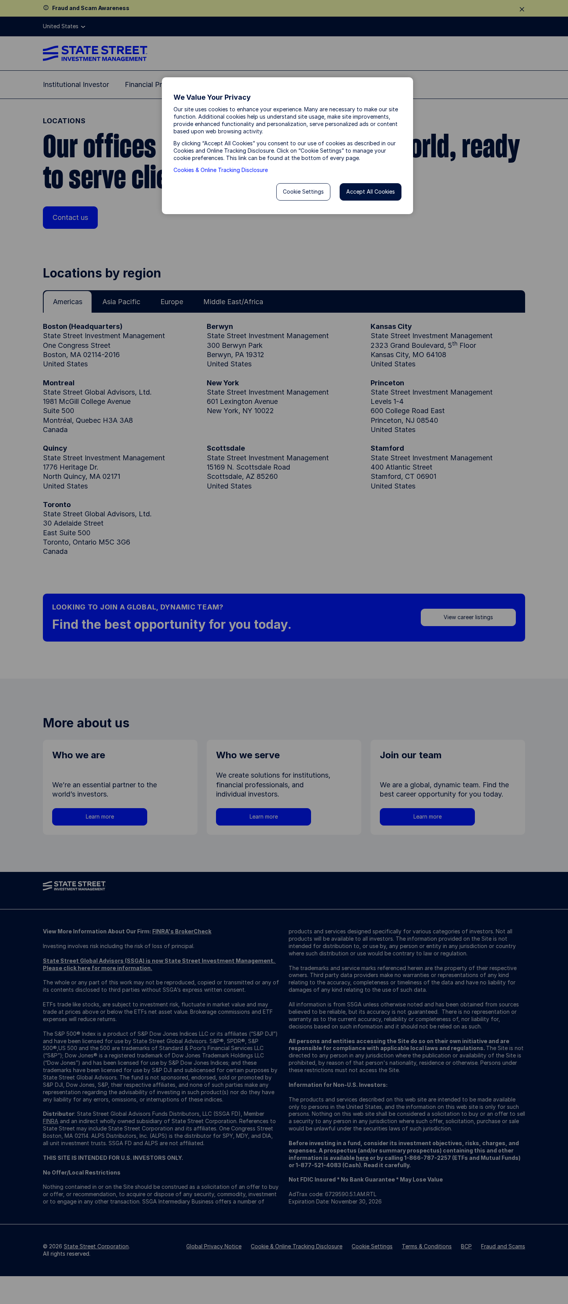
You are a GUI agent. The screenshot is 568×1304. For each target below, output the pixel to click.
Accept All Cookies (370, 191)
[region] (287, 145)
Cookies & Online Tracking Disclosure (220, 170)
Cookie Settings (303, 191)
